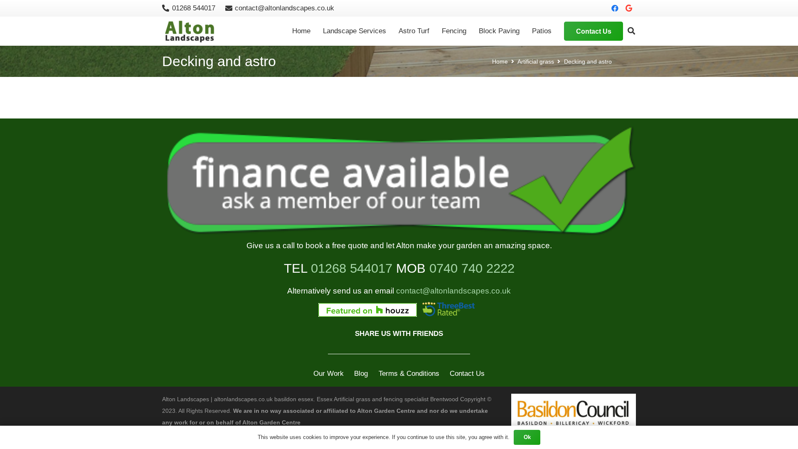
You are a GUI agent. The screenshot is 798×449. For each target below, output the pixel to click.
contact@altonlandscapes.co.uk (453, 290)
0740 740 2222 (472, 268)
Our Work (328, 373)
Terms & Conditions (409, 373)
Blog (361, 373)
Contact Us (467, 373)
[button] (631, 31)
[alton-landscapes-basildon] (190, 31)
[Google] (629, 8)
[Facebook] (615, 8)
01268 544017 (351, 268)
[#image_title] (399, 182)
